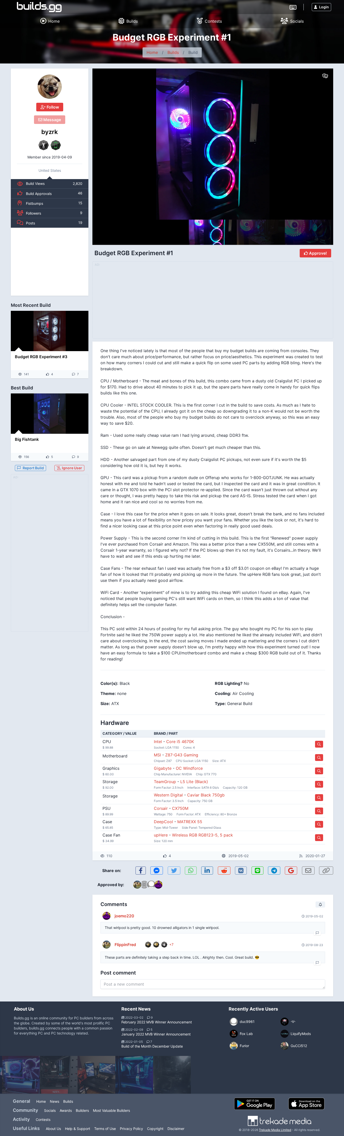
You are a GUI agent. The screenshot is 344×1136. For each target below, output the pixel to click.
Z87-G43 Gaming (181, 754)
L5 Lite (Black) (194, 781)
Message (51, 119)
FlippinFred (125, 944)
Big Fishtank (27, 439)
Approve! (317, 253)
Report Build (33, 468)
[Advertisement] (49, 261)
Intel (158, 741)
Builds (173, 52)
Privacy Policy (131, 1128)
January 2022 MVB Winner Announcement (156, 1034)
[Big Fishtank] (49, 413)
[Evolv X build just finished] (134, 1075)
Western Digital (168, 794)
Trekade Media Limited (275, 1130)
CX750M (180, 808)
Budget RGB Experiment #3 (41, 356)
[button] (318, 144)
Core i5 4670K (180, 741)
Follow (52, 107)
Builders (82, 1110)
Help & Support (77, 1128)
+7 (171, 944)
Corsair (161, 808)
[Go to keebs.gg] (293, 6)
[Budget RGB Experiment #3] (49, 331)
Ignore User (71, 468)
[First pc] (172, 1075)
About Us (53, 1128)
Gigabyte (162, 768)
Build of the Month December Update (152, 1046)
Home (152, 52)
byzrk (49, 132)
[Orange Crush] (96, 1075)
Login (324, 7)
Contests (43, 1119)
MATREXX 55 (189, 821)
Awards (66, 1110)
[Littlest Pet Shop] (21, 1075)
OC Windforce (189, 768)
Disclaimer (175, 1128)
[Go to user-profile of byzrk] (50, 87)
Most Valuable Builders (111, 1110)
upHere (161, 835)
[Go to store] (319, 744)
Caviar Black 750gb (206, 794)
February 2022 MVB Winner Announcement (156, 1022)
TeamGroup (165, 781)
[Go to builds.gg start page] (39, 7)
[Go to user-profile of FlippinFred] (106, 945)
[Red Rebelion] (59, 1075)
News (54, 1101)
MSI (157, 754)
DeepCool (163, 821)
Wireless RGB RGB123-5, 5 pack (202, 835)
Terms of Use (105, 1128)
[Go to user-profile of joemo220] (106, 916)
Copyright (155, 1128)
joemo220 (124, 915)
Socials (50, 1110)
